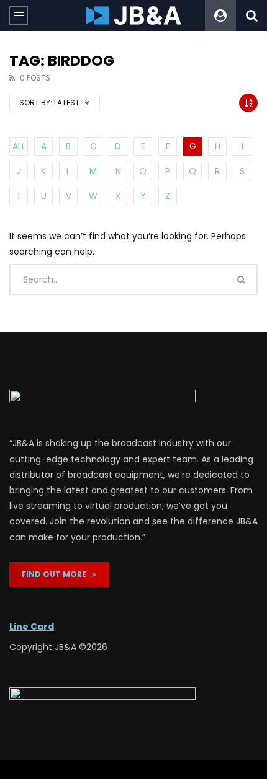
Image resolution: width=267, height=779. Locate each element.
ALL (18, 146)
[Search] (251, 15)
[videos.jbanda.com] (133, 15)
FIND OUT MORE (57, 574)
